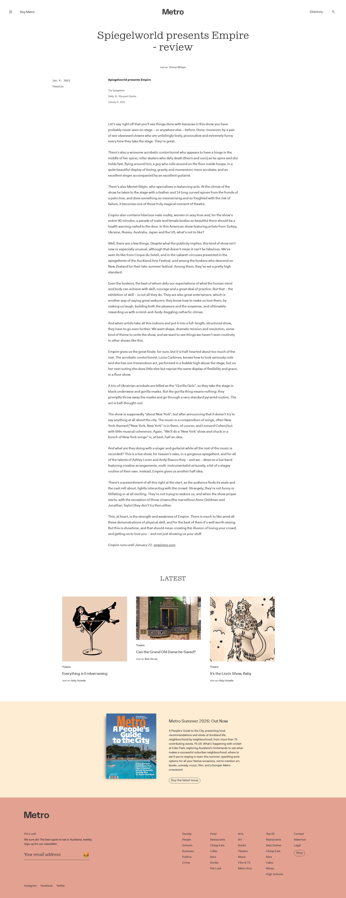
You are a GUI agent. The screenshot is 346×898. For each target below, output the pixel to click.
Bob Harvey (147, 659)
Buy (27, 12)
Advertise (300, 839)
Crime (186, 862)
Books (242, 845)
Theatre (58, 86)
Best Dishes (273, 845)
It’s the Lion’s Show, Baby (230, 673)
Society (186, 834)
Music (242, 857)
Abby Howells (74, 680)
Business (188, 851)
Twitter (60, 886)
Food (213, 834)
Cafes (213, 851)
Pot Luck (215, 868)
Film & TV (244, 862)
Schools (187, 845)
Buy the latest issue (184, 780)
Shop (299, 853)
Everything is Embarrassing (84, 673)
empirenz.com (164, 545)
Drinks (214, 862)
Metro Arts (245, 868)
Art (240, 839)
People (186, 839)
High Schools (274, 874)
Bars (213, 857)
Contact (299, 834)
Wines (270, 868)
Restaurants (217, 839)
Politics (187, 857)
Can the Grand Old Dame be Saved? (166, 651)
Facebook (47, 886)
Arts (240, 834)
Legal (297, 845)
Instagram (30, 886)
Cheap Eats (217, 845)
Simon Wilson (177, 67)
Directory (316, 12)
